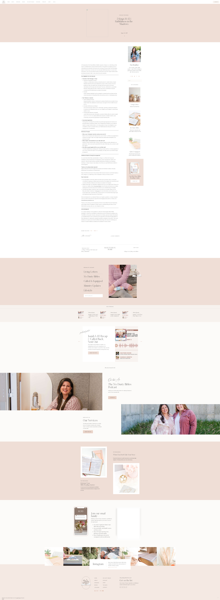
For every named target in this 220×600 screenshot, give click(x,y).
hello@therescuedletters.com (87, 200)
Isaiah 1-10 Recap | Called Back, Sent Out (93, 316)
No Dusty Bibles (97, 186)
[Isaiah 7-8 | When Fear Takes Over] (126, 315)
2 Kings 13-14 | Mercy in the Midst (131, 251)
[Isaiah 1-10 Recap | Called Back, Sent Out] (82, 315)
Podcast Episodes (124, 15)
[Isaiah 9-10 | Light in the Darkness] (104, 315)
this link (98, 190)
